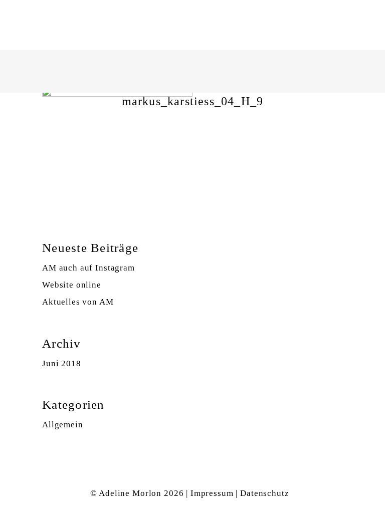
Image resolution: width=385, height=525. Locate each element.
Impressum (212, 493)
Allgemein (62, 424)
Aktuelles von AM (78, 302)
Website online (71, 285)
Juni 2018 (61, 363)
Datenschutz (264, 493)
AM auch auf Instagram (88, 268)
